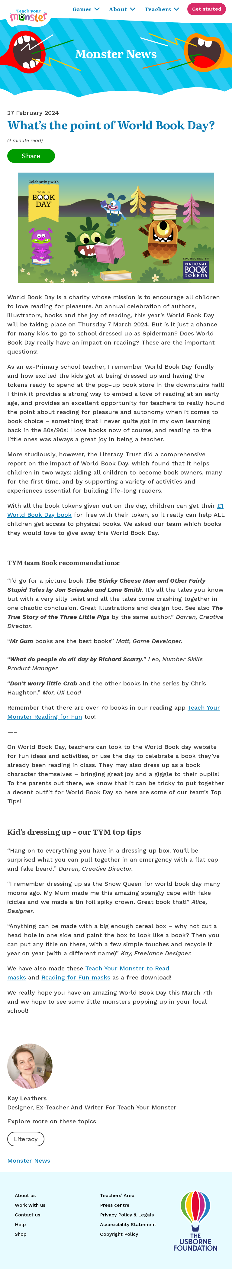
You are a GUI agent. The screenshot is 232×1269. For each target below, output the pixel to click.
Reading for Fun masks (75, 977)
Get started (206, 9)
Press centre (115, 1205)
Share (31, 156)
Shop (21, 1234)
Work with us (30, 1205)
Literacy (26, 1139)
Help (20, 1224)
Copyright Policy (119, 1234)
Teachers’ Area (117, 1195)
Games (82, 9)
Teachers (158, 9)
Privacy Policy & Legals (127, 1215)
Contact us (27, 1215)
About (118, 9)
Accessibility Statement (128, 1224)
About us (25, 1195)
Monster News (28, 1160)
